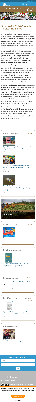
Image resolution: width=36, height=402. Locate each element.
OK (18, 368)
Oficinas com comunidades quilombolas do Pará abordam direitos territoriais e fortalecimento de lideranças (16, 167)
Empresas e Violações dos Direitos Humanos (20, 9)
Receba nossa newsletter (18, 358)
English (28, 1)
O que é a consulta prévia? (10, 238)
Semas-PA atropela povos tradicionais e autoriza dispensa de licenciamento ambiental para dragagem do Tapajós (17, 188)
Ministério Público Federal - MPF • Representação (16, 282)
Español (33, 1)
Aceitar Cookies (18, 396)
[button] (3, 209)
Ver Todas (29, 133)
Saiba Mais (18, 400)
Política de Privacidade (9, 380)
